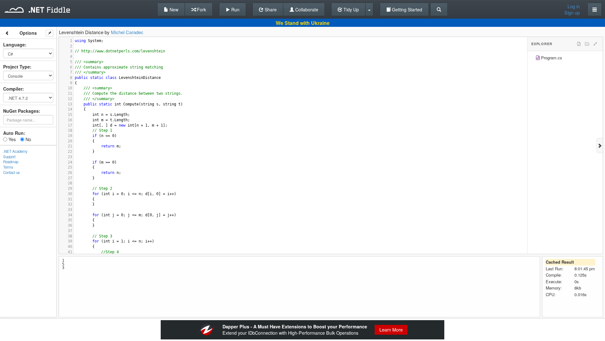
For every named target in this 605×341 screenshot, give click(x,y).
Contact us (11, 172)
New (173, 9)
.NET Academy (15, 151)
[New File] (579, 44)
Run (234, 9)
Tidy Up (350, 9)
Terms (8, 167)
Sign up (572, 12)
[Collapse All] (595, 44)
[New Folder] (587, 44)
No (27, 139)
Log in (574, 6)
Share (270, 9)
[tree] (565, 58)
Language (14, 44)
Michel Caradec (127, 32)
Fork (201, 9)
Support (9, 156)
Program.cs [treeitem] (551, 58)
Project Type (16, 66)
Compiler (12, 89)
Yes (11, 139)
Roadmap (10, 161)
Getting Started (406, 9)
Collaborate (306, 9)
